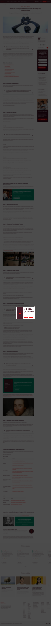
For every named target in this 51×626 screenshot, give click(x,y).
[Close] (35, 307)
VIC (31, 317)
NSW (26, 317)
